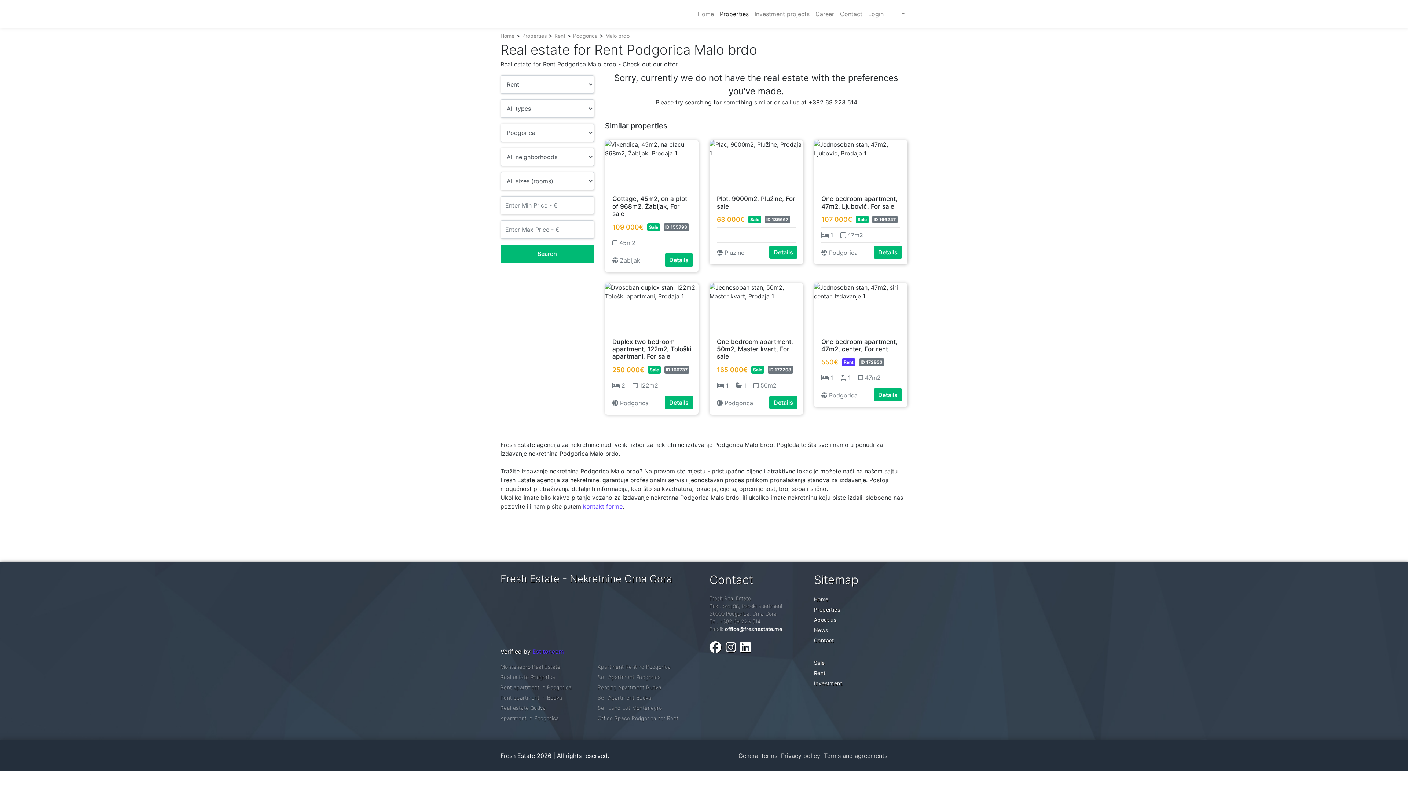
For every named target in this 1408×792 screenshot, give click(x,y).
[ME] (897, 14)
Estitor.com (548, 651)
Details (679, 260)
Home (507, 36)
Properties (534, 36)
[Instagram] (731, 647)
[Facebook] (715, 647)
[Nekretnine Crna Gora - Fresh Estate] (555, 14)
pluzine (733, 252)
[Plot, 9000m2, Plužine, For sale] (756, 164)
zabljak (629, 260)
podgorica (842, 252)
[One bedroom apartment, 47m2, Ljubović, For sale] (860, 164)
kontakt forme (603, 506)
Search (547, 253)
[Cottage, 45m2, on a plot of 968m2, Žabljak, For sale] (651, 164)
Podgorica (585, 36)
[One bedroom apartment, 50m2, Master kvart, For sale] (756, 307)
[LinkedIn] (745, 647)
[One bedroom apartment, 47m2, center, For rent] (860, 307)
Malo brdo (617, 36)
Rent (559, 36)
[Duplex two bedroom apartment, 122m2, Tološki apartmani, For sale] (651, 307)
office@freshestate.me (753, 629)
